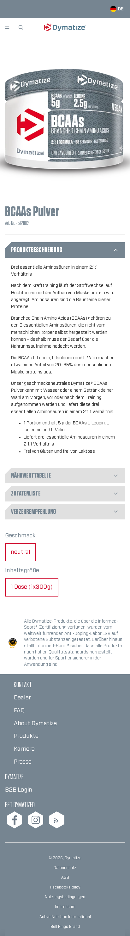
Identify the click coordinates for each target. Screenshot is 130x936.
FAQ (19, 711)
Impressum (65, 907)
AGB (65, 877)
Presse (23, 762)
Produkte (26, 736)
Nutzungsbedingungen (65, 897)
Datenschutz (65, 868)
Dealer (22, 698)
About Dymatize (35, 723)
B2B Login (18, 790)
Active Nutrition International (65, 917)
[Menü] (7, 27)
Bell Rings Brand (65, 926)
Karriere (24, 749)
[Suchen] (21, 27)
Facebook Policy (65, 887)
